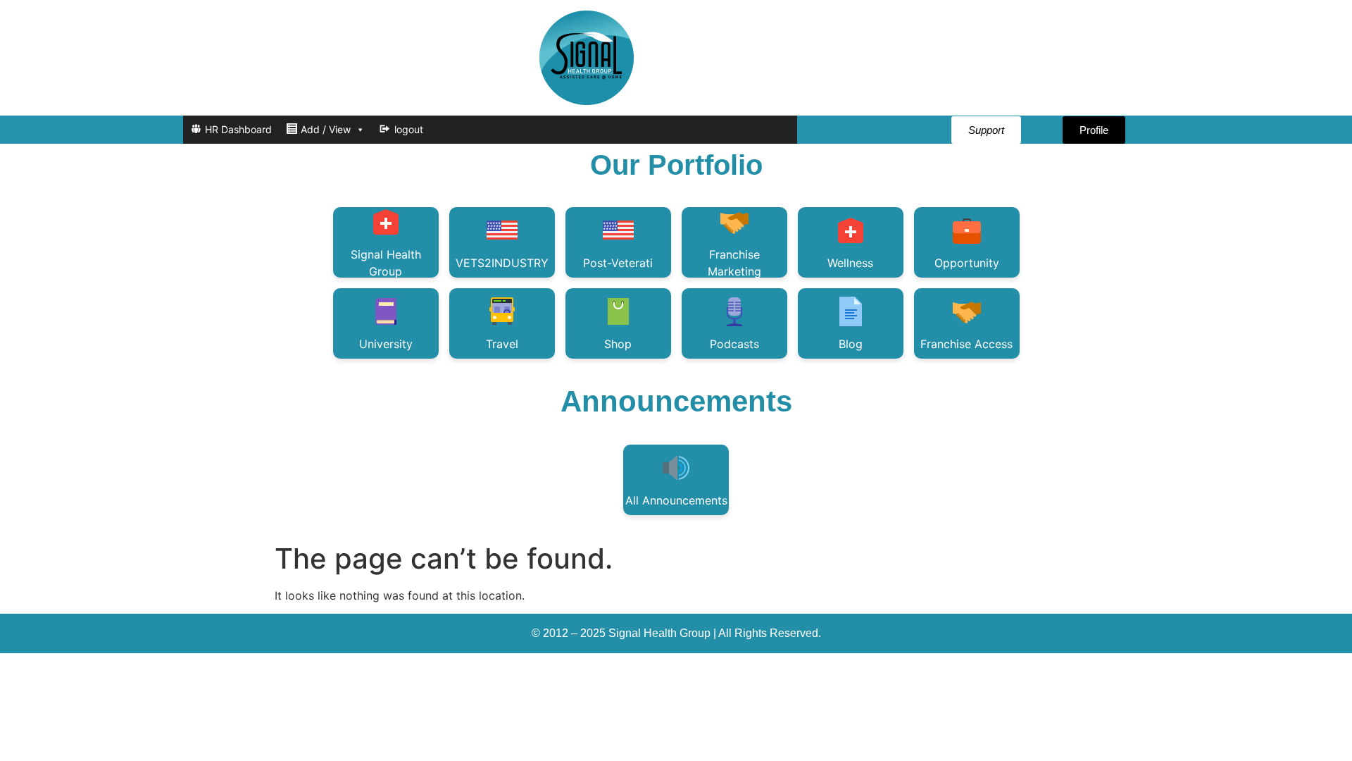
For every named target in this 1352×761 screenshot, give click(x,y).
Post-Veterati (618, 263)
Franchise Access (966, 344)
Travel (502, 344)
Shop (618, 344)
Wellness (850, 263)
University (386, 344)
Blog (851, 344)
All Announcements (676, 500)
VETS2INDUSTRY (502, 263)
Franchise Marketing (734, 262)
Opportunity (966, 263)
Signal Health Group (386, 262)
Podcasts (734, 344)
